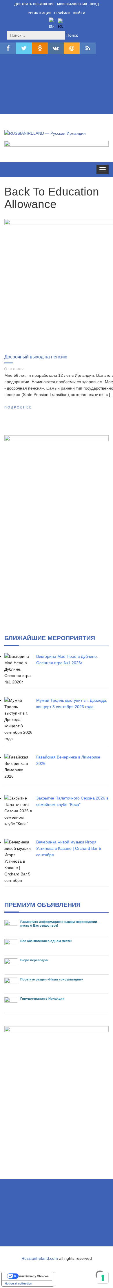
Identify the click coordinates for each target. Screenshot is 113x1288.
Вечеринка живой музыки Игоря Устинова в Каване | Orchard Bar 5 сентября (68, 848)
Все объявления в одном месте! (46, 941)
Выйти (79, 13)
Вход (94, 4)
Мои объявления (72, 4)
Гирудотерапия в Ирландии (42, 998)
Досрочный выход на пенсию (35, 356)
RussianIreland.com (39, 1258)
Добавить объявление (34, 4)
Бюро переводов (34, 960)
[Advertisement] (56, 85)
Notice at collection (18, 1283)
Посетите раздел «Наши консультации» (51, 979)
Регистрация (39, 13)
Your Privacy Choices (34, 1276)
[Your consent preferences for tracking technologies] (102, 1277)
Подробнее (18, 407)
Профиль (62, 13)
